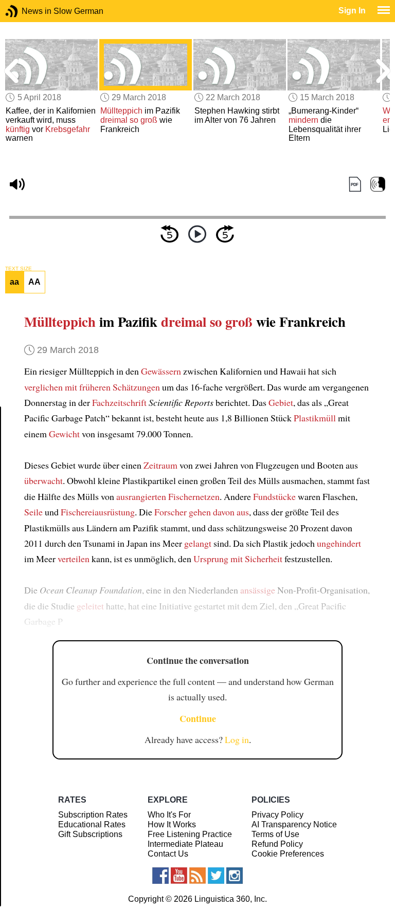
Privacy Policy (277, 814)
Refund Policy (277, 844)
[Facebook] (160, 875)
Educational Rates (91, 824)
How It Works (172, 824)
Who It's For (169, 814)
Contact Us (168, 853)
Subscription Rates (93, 814)
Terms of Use (275, 834)
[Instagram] (234, 875)
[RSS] (197, 875)
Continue (197, 718)
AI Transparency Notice (294, 824)
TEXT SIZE (18, 268)
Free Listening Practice (190, 834)
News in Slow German (27, 11)
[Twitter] (216, 875)
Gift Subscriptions (90, 834)
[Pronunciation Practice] (378, 185)
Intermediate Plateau (185, 844)
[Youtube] (179, 875)
